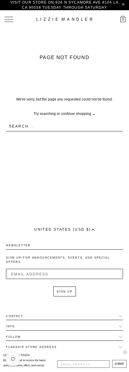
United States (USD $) (62, 229)
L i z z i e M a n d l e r (64, 19)
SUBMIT (119, 363)
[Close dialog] (125, 352)
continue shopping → (78, 114)
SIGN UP (65, 291)
